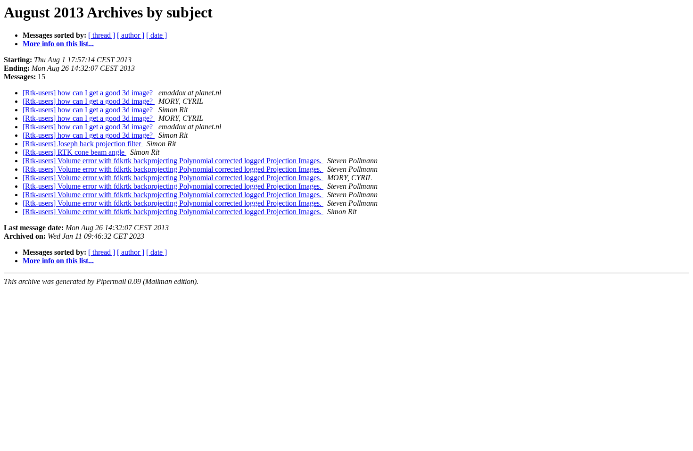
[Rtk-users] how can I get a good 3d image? (89, 93)
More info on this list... (58, 44)
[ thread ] (101, 35)
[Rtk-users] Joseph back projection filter (83, 144)
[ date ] (156, 35)
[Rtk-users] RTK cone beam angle (74, 152)
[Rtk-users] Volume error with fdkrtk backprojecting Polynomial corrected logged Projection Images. (173, 161)
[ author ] (130, 35)
